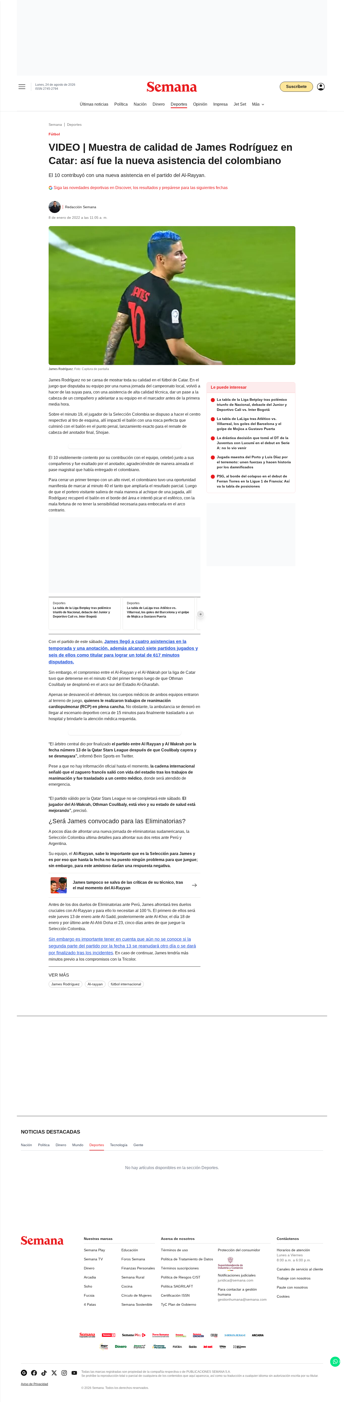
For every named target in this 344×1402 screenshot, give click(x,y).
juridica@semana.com (235, 1280)
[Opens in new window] (34, 1373)
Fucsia (89, 1295)
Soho (88, 1286)
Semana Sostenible (136, 1304)
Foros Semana (133, 1259)
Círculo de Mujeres (136, 1295)
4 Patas (90, 1304)
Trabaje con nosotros (294, 1278)
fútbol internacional (126, 984)
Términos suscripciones (180, 1268)
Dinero (89, 1268)
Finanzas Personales (138, 1268)
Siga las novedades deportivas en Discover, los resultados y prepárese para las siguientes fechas (141, 188)
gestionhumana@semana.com (242, 1299)
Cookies (283, 1296)
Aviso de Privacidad (40, 1384)
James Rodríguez (65, 984)
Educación (129, 1250)
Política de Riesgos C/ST (180, 1277)
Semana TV (93, 1259)
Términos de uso (174, 1250)
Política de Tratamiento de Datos (187, 1259)
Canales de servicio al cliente (300, 1269)
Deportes (74, 125)
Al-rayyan (95, 984)
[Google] (24, 1373)
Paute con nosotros (292, 1287)
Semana (55, 125)
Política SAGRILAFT (177, 1286)
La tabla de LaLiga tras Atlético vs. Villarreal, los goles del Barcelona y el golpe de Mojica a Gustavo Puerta (158, 612)
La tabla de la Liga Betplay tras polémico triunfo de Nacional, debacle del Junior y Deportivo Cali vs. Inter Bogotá (82, 612)
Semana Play (94, 1250)
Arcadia (90, 1277)
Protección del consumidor (239, 1250)
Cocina (126, 1286)
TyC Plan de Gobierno (178, 1304)
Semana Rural (132, 1277)
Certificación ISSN (175, 1295)
